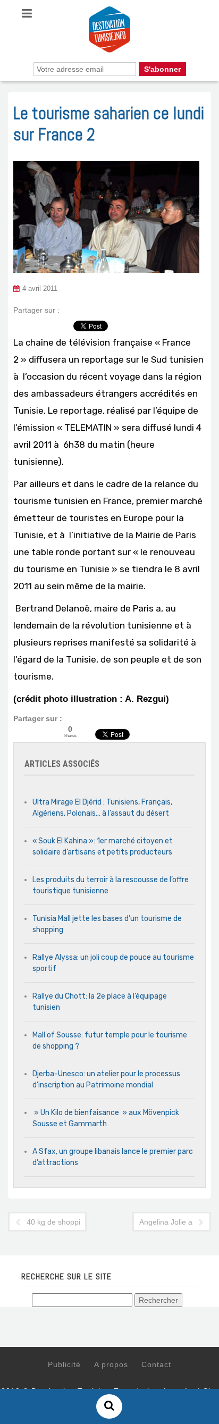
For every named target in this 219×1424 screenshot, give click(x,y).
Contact (156, 1364)
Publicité (64, 1364)
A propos (111, 1364)
